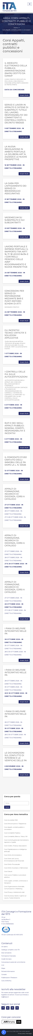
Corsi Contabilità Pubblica (12, 833)
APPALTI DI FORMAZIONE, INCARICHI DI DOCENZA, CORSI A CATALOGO (15, 494)
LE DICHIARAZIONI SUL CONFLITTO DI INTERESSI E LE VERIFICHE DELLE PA (16, 757)
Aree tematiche (6, 953)
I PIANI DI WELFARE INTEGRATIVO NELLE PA (15, 631)
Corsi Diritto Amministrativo (13, 855)
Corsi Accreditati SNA (11, 820)
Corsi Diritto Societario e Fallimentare (16, 868)
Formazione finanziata (8, 956)
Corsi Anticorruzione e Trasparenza (15, 823)
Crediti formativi (6, 959)
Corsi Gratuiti (8, 871)
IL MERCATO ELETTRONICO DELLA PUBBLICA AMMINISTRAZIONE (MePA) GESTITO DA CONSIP (16, 69)
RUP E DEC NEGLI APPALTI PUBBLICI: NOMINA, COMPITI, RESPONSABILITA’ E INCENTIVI (15, 428)
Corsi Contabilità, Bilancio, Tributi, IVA (15, 836)
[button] (4, 1032)
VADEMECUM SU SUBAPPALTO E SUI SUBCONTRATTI (14, 220)
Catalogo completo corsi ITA (10, 950)
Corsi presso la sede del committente (13, 962)
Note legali (29, 1033)
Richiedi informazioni (8, 971)
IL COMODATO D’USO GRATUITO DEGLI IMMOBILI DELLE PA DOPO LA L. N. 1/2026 (16, 461)
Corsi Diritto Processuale (12, 864)
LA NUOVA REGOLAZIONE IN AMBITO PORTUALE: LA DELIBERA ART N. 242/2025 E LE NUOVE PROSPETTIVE (16, 153)
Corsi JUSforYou (6, 981)
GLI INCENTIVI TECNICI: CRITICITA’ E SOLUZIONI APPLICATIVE (15, 334)
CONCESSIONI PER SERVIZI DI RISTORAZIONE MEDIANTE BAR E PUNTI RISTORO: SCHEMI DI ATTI (14, 297)
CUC (2, 965)
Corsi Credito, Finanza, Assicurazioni (15, 846)
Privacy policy (21, 1033)
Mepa (3, 968)
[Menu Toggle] (30, 4)
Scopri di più (24, 95)
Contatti (4, 974)
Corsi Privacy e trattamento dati (14, 892)
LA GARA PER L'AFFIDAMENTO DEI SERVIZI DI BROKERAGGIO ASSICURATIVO (15, 188)
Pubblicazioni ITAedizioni (9, 977)
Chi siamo (4, 946)
